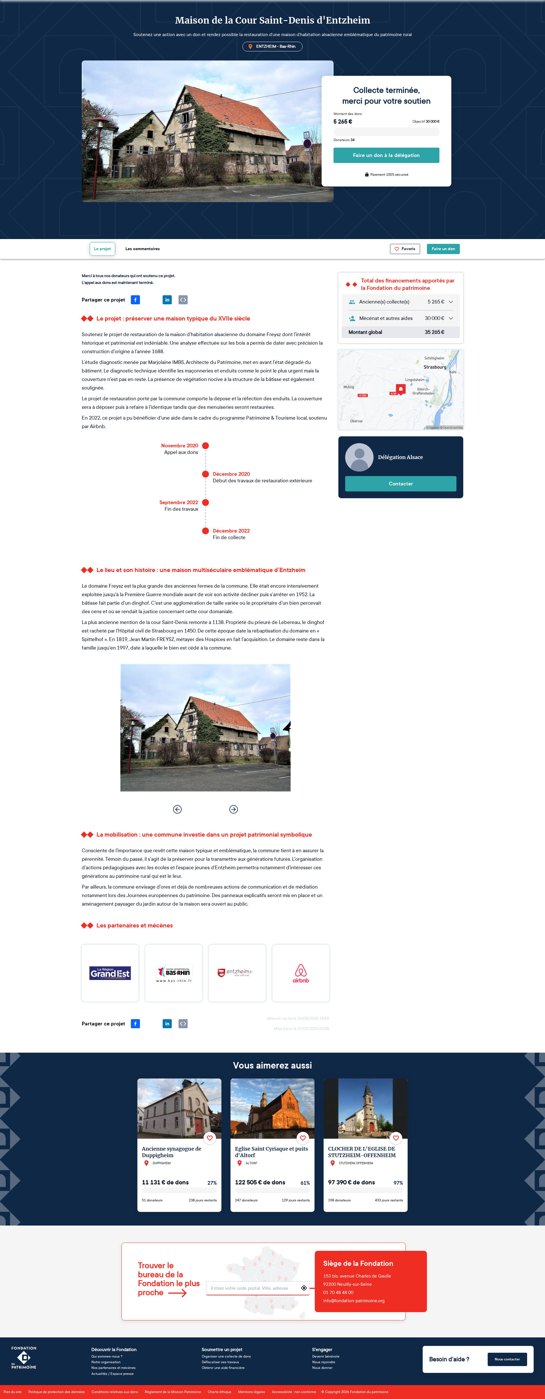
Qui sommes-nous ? (106, 1356)
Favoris (408, 249)
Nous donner (322, 1368)
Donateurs (344, 140)
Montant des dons (348, 114)
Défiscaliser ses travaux (220, 1362)
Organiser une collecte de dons (226, 1356)
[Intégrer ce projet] (183, 299)
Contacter (401, 483)
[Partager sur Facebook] (135, 299)
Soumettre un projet (222, 1349)
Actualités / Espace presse (112, 1374)
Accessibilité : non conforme (294, 1392)
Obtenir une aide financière (223, 1368)
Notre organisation (106, 1362)
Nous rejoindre (323, 1362)
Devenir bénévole (325, 1356)
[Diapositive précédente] (177, 809)
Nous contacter (507, 1359)
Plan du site (12, 1392)
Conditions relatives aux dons (115, 1392)
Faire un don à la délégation (386, 155)
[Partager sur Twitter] (151, 299)
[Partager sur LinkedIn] (167, 299)
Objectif (425, 121)
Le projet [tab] (102, 249)
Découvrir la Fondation (114, 1349)
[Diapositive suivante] (233, 809)
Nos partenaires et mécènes (113, 1368)
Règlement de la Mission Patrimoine (173, 1392)
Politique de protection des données (56, 1392)
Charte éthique (219, 1392)
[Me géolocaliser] (304, 1288)
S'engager (322, 1349)
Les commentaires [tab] (142, 249)
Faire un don (443, 249)
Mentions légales (251, 1392)
